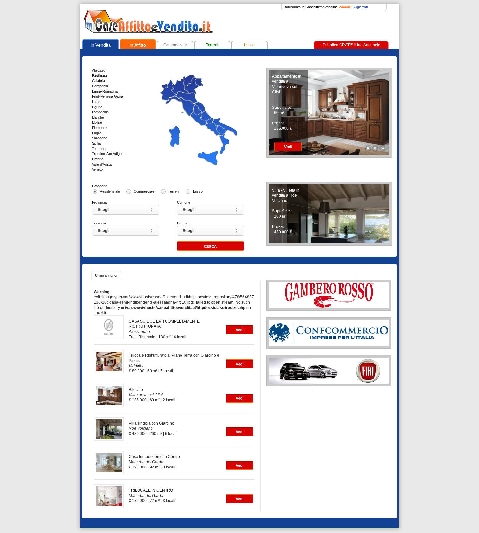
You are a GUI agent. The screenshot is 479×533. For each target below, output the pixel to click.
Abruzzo (98, 70)
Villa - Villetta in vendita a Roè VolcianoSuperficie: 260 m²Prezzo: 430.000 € (285, 211)
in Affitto (138, 45)
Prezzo (182, 223)
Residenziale (110, 191)
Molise (97, 122)
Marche (98, 117)
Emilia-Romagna (105, 91)
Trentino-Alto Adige (107, 154)
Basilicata (99, 76)
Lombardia (100, 112)
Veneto (97, 169)
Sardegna (99, 138)
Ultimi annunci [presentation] (106, 275)
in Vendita (101, 45)
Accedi (344, 7)
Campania (100, 86)
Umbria (97, 159)
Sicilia (96, 143)
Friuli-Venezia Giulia (107, 96)
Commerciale (175, 45)
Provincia (99, 202)
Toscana (99, 149)
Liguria (97, 107)
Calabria (98, 81)
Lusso (249, 45)
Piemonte (99, 128)
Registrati (360, 7)
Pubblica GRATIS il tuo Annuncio (351, 45)
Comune (183, 202)
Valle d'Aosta (102, 164)
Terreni (212, 45)
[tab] (106, 276)
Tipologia (99, 223)
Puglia (96, 133)
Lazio (96, 102)
